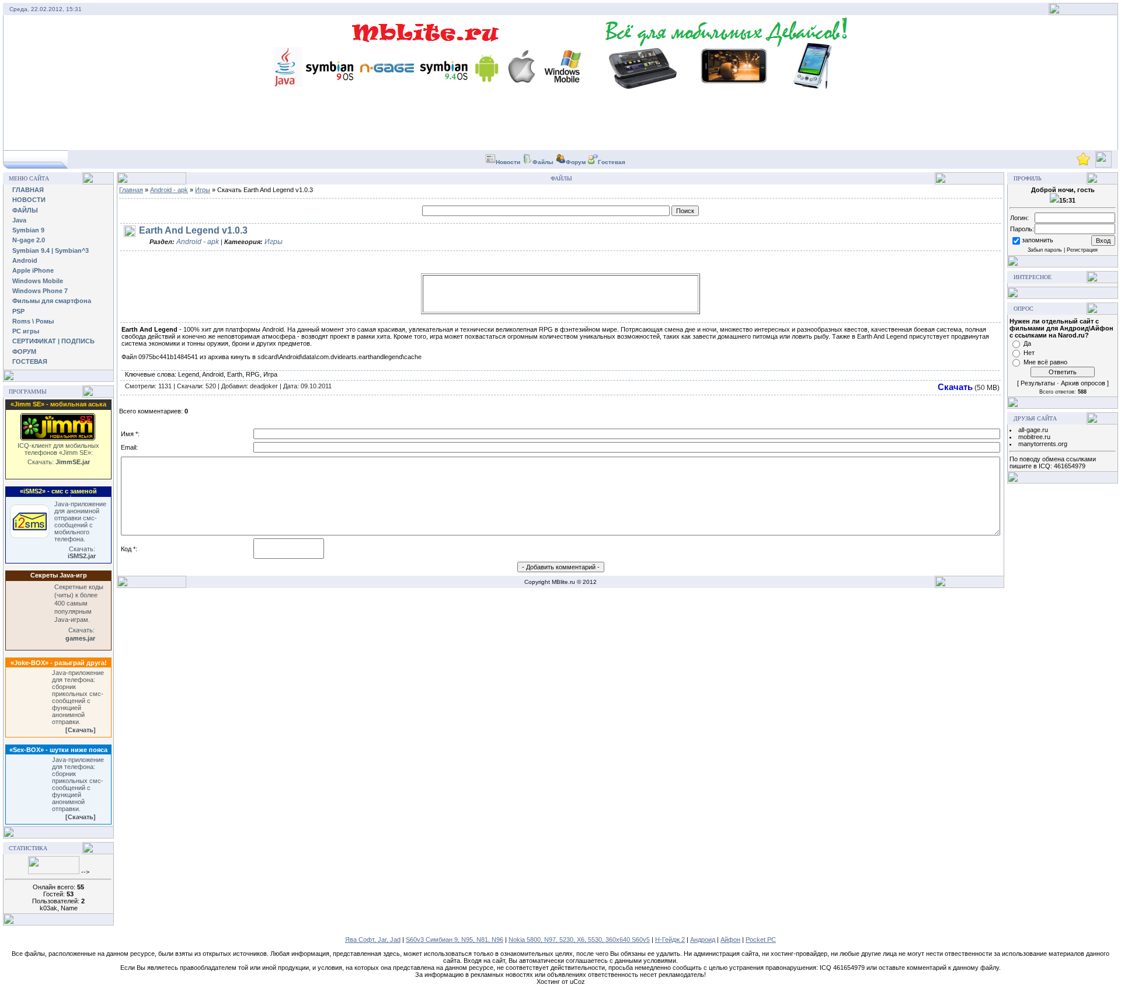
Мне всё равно (1045, 362)
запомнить (1037, 239)
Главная (131, 189)
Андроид (702, 939)
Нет (1029, 352)
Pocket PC (761, 939)
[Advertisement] (560, 293)
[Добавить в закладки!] (1083, 164)
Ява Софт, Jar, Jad (373, 939)
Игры (202, 189)
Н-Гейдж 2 (670, 939)
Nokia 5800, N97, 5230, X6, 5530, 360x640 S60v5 (579, 939)
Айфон (730, 939)
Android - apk (169, 189)
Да (1027, 343)
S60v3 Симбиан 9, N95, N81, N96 (454, 939)
